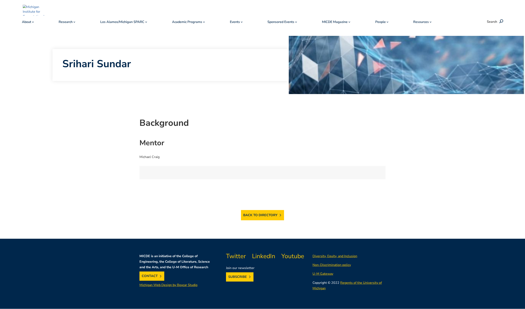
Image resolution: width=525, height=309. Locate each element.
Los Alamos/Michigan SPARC (122, 22)
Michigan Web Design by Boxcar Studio (168, 285)
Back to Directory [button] (260, 215)
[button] (500, 21)
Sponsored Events (280, 22)
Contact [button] (150, 276)
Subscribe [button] (237, 277)
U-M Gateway (323, 274)
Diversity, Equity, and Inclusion (335, 256)
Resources (421, 22)
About (26, 22)
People (380, 22)
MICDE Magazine (335, 22)
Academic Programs (187, 22)
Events (235, 22)
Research (66, 22)
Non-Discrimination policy (332, 265)
